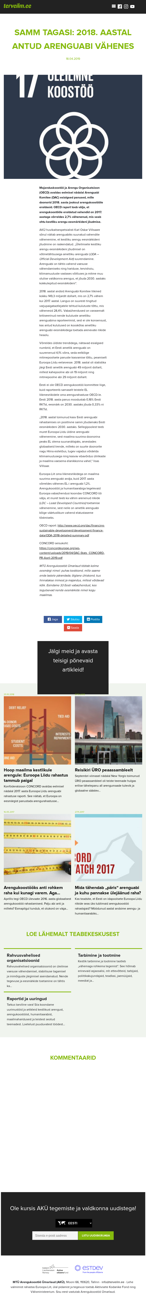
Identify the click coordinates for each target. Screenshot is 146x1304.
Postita (95, 619)
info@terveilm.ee (113, 1282)
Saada (74, 627)
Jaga (54, 619)
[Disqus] (73, 1117)
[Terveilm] (17, 5)
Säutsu (74, 619)
